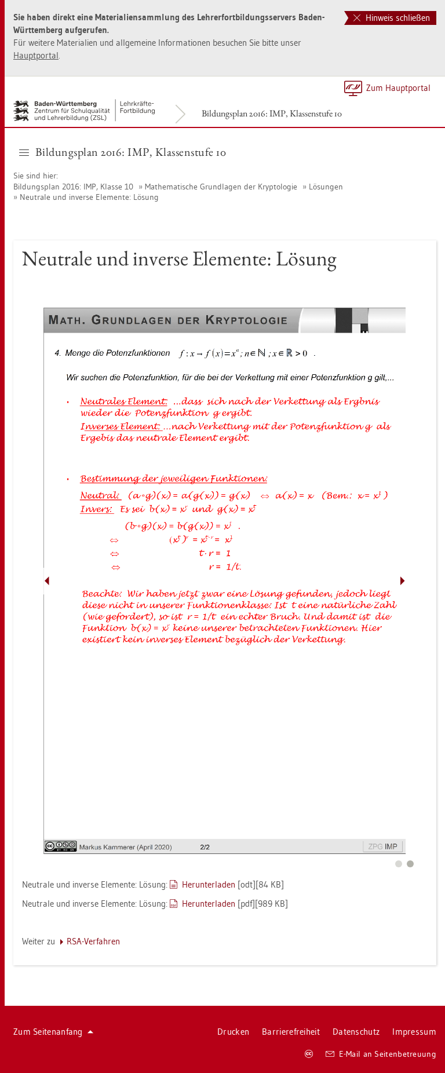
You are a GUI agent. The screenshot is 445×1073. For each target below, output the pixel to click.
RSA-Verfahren (93, 941)
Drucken (233, 1031)
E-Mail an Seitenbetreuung (388, 1054)
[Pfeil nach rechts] (402, 581)
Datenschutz (356, 1031)
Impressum (414, 1031)
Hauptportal (36, 55)
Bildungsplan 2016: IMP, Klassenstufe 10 (272, 113)
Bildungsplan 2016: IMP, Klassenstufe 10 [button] (131, 151)
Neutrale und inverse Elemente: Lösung (89, 197)
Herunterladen (208, 884)
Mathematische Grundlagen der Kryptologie (221, 186)
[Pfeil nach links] (47, 581)
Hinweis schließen (396, 17)
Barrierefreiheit (291, 1031)
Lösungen (326, 186)
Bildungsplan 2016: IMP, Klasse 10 (73, 186)
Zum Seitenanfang (48, 1031)
